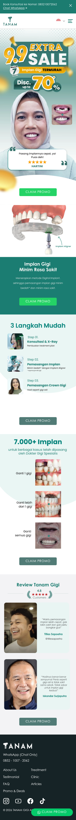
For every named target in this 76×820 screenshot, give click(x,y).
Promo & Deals (14, 791)
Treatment (38, 770)
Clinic (35, 777)
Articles (36, 784)
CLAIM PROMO (38, 192)
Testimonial (11, 777)
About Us (9, 770)
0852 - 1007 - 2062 (16, 760)
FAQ (6, 784)
